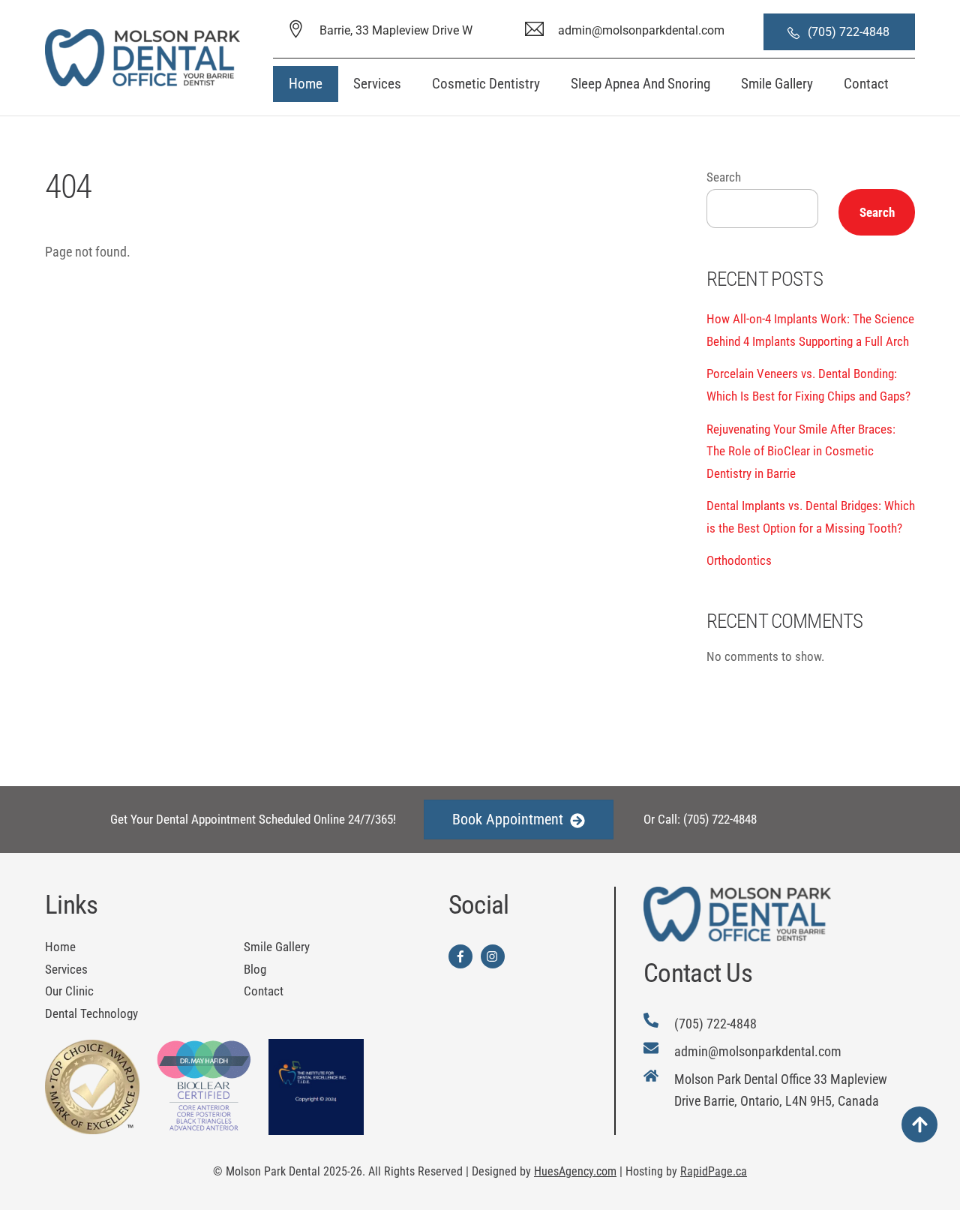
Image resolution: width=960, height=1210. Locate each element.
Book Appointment (507, 819)
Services (377, 83)
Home (305, 83)
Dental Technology (91, 1013)
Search (723, 177)
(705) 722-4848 (850, 32)
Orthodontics (739, 560)
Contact (866, 83)
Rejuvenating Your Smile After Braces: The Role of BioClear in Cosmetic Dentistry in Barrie (801, 451)
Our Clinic (69, 990)
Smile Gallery (777, 83)
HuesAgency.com (575, 1171)
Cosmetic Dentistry (486, 83)
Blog (255, 969)
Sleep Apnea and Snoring (640, 83)
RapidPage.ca (713, 1171)
